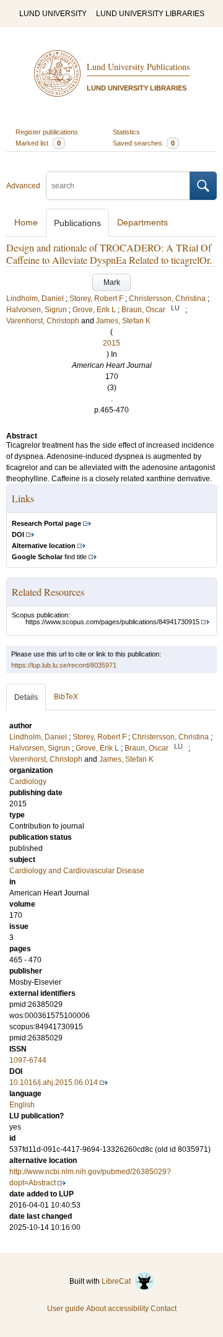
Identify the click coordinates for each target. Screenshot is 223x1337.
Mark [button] (111, 282)
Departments (142, 222)
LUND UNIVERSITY (53, 13)
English (22, 1104)
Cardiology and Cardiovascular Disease (76, 870)
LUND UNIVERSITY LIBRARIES (150, 13)
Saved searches (144, 143)
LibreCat (118, 1281)
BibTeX (66, 696)
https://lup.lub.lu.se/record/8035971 (63, 665)
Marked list (38, 143)
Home (26, 222)
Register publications (46, 132)
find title (49, 556)
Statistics (126, 132)
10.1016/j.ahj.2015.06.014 (53, 1082)
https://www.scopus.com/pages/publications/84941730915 (112, 621)
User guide (65, 1308)
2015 (111, 343)
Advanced (23, 185)
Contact (164, 1308)
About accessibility (117, 1308)
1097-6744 (27, 1060)
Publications (77, 223)
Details (26, 697)
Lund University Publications (138, 66)
